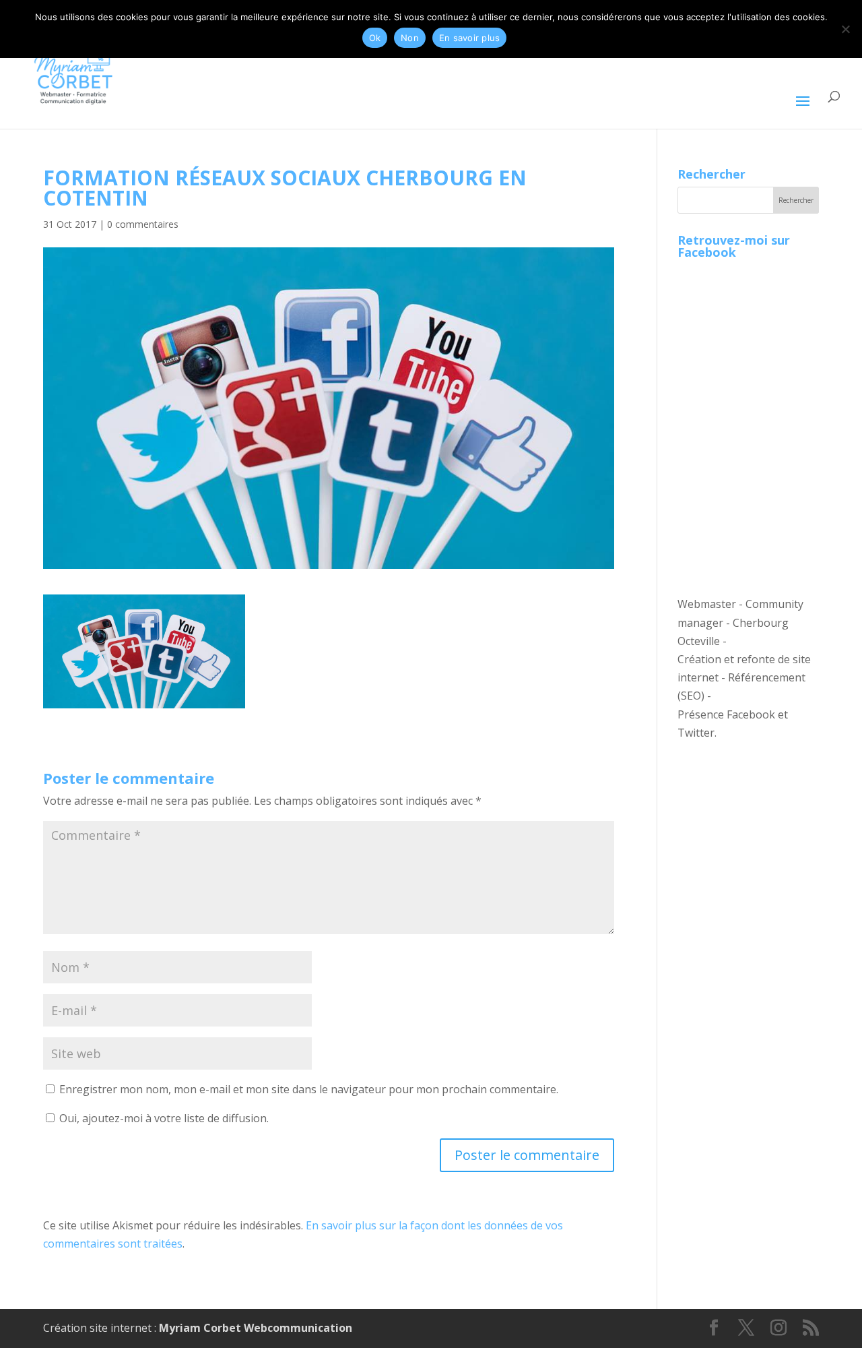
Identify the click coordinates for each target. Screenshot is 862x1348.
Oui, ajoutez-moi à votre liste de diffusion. (163, 1118)
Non (410, 37)
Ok (375, 37)
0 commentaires (142, 224)
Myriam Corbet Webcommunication (254, 1327)
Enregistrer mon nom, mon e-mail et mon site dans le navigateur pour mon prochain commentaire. (308, 1089)
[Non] (845, 29)
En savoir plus (469, 37)
